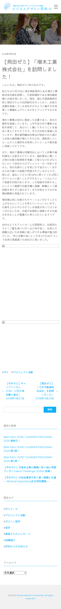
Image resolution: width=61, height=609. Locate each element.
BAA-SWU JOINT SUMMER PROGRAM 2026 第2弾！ (28, 459)
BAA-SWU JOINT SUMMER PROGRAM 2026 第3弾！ (28, 449)
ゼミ (6, 372)
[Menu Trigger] (56, 7)
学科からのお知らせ (16, 546)
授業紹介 (10, 540)
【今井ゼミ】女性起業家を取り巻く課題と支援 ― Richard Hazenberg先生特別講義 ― (30, 479)
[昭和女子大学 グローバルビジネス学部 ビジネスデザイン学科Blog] (32, 6)
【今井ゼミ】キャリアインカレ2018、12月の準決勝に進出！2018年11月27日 (16, 391)
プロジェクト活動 (23, 372)
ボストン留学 (12, 521)
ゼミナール (11, 509)
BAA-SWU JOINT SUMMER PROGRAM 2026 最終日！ (28, 439)
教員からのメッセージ (17, 534)
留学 (7, 527)
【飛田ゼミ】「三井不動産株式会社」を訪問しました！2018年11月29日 (45, 391)
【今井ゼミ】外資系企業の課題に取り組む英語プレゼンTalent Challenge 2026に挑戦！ (30, 469)
